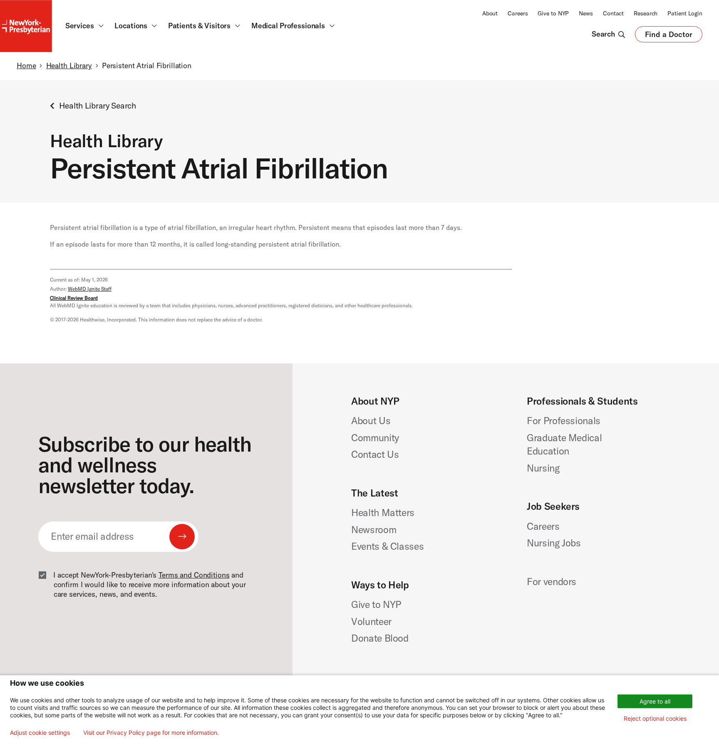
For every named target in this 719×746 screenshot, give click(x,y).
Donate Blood (380, 638)
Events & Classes (387, 546)
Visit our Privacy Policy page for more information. (151, 732)
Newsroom (373, 530)
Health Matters (382, 512)
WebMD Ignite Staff (90, 289)
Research (645, 13)
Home (26, 65)
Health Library (69, 65)
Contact (613, 13)
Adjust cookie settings (40, 732)
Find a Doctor (668, 36)
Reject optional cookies (655, 718)
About (490, 13)
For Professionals (563, 421)
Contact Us (375, 454)
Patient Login (684, 13)
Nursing (543, 468)
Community (375, 438)
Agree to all (655, 701)
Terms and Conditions (194, 575)
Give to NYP (553, 13)
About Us (370, 421)
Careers (518, 13)
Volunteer (371, 621)
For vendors (551, 582)
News (586, 13)
